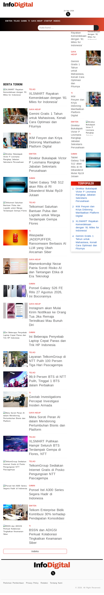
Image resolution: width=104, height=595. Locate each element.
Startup (48, 21)
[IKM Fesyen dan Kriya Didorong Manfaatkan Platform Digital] (15, 140)
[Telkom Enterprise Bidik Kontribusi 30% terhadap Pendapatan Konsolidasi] (15, 512)
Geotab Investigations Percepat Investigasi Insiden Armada (45, 401)
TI (29, 21)
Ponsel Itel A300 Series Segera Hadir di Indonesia (46, 494)
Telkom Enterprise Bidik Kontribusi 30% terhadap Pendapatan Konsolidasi (47, 514)
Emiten (8, 21)
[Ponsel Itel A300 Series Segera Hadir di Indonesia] (15, 492)
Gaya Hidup (37, 21)
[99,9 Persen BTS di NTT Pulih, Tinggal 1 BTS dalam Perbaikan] (15, 379)
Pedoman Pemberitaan (13, 583)
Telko (17, 21)
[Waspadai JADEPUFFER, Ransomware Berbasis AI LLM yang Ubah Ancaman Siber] (15, 237)
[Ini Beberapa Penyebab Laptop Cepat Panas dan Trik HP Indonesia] (15, 339)
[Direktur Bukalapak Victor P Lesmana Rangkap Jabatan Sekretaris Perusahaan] (15, 160)
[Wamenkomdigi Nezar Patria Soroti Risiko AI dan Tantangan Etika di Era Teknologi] (15, 266)
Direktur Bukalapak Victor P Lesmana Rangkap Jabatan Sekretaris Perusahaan (84, 195)
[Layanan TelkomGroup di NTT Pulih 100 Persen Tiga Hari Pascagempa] (15, 359)
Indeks (56, 21)
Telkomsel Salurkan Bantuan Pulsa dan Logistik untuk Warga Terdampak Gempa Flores (44, 215)
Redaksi (44, 583)
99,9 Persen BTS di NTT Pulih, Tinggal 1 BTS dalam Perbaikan (47, 381)
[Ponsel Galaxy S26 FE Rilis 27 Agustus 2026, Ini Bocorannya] (15, 290)
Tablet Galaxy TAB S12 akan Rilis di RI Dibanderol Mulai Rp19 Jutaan (77, 167)
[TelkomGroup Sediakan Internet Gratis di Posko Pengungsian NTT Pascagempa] (15, 468)
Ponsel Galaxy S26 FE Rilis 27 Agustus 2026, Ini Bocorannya (46, 292)
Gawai (24, 21)
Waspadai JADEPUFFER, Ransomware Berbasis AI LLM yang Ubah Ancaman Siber (47, 243)
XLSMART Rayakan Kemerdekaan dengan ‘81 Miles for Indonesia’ (48, 98)
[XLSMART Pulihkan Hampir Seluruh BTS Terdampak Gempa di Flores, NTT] (15, 444)
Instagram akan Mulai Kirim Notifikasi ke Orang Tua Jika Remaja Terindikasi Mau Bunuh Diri (47, 316)
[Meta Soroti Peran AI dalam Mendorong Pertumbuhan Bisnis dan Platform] (15, 419)
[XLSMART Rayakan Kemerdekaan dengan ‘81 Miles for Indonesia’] (15, 96)
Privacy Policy (32, 583)
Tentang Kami (56, 583)
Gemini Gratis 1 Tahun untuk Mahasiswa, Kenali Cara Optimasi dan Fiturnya (77, 74)
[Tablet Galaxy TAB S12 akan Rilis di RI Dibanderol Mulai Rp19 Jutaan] (15, 185)
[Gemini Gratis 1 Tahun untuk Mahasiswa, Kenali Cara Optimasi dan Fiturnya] (15, 116)
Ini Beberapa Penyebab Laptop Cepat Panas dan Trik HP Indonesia (47, 341)
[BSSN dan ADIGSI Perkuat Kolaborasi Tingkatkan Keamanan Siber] (15, 532)
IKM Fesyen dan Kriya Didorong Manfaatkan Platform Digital (45, 142)
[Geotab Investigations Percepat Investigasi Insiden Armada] (15, 399)
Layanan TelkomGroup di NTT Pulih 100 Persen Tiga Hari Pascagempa (47, 361)
